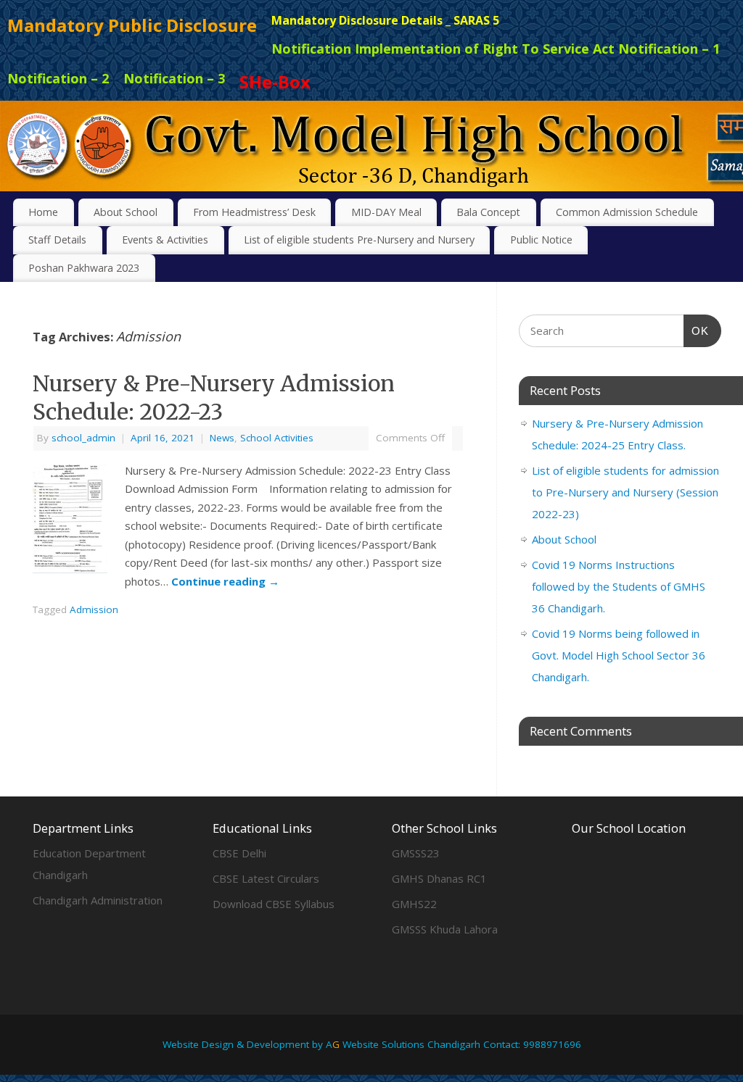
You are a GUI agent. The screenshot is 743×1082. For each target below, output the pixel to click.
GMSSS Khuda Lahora (445, 929)
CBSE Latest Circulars (266, 878)
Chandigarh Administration (98, 900)
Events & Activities (165, 239)
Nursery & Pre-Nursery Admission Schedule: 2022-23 (214, 397)
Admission (94, 609)
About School (125, 212)
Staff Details (57, 239)
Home (43, 212)
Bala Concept (488, 212)
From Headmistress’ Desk (254, 212)
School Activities (276, 437)
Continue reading (225, 581)
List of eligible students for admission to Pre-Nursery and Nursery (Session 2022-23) (625, 492)
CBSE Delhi (239, 853)
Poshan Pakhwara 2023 (83, 268)
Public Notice (541, 239)
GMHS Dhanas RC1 (439, 878)
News (222, 437)
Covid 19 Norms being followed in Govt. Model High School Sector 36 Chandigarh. (618, 655)
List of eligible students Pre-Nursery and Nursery (359, 239)
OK (697, 330)
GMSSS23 (416, 853)
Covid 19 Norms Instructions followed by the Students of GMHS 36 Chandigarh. (618, 586)
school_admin (83, 437)
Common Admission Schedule (627, 212)
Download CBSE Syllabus (273, 903)
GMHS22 (414, 903)
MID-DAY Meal (386, 212)
